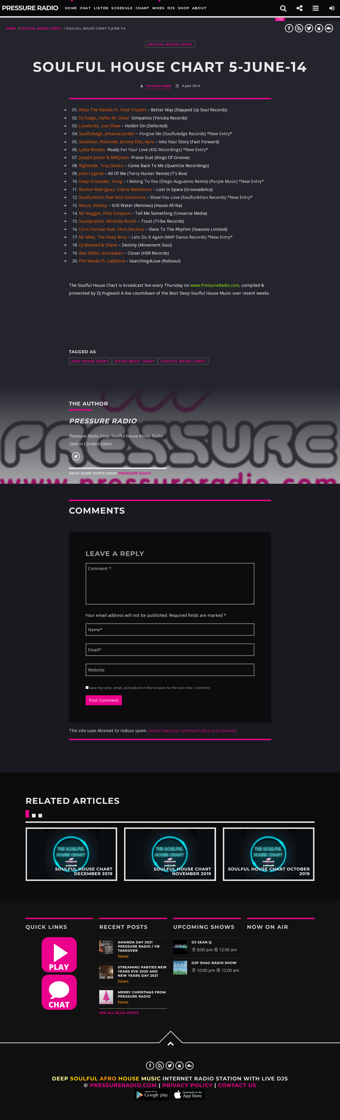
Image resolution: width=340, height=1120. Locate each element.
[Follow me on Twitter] (76, 459)
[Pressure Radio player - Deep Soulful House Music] (59, 970)
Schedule (122, 8)
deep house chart (90, 361)
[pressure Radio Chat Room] (59, 1008)
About (199, 8)
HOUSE (128, 1078)
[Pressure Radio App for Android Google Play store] (152, 1098)
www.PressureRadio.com (214, 285)
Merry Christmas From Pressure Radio (142, 994)
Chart (143, 8)
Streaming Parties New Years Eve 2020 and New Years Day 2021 (142, 971)
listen (101, 8)
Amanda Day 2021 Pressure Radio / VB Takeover (139, 946)
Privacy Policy (187, 1085)
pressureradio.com (123, 1085)
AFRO (108, 1078)
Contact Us (237, 1085)
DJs (171, 8)
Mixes (158, 8)
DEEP (60, 1078)
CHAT (85, 8)
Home (71, 8)
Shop (183, 8)
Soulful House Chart (41, 28)
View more (71, 854)
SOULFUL (84, 1078)
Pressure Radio (30, 8)
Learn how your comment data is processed (192, 730)
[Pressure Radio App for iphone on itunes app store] (188, 1098)
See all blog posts (119, 1013)
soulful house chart (183, 361)
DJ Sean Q (202, 942)
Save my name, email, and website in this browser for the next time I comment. (150, 688)
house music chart (135, 361)
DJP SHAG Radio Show (214, 963)
